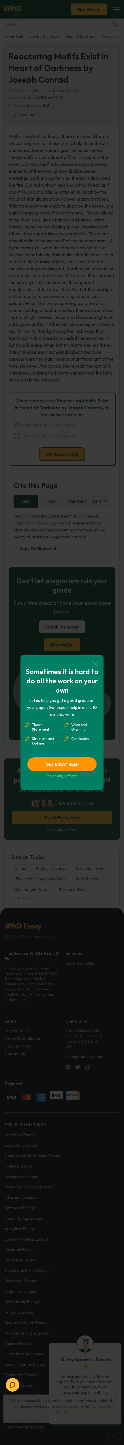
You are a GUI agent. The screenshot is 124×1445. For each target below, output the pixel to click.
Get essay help (62, 764)
